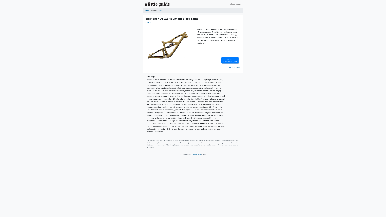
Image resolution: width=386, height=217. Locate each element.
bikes (161, 11)
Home (147, 11)
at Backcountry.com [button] (230, 60)
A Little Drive (197, 154)
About (232, 4)
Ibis (148, 23)
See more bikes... (234, 67)
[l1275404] (168, 46)
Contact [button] (239, 4)
